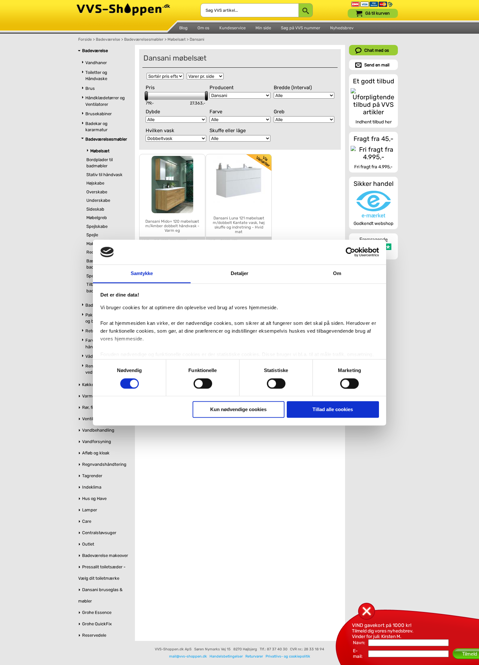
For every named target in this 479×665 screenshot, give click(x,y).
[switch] (203, 383)
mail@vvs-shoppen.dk (188, 656)
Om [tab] (337, 273)
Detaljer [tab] (240, 273)
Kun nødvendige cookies (238, 409)
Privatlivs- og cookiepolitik (288, 656)
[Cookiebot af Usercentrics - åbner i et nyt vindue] (350, 252)
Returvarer (254, 656)
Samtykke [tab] (142, 273)
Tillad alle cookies (332, 409)
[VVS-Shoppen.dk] (123, 6)
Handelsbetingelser (226, 656)
